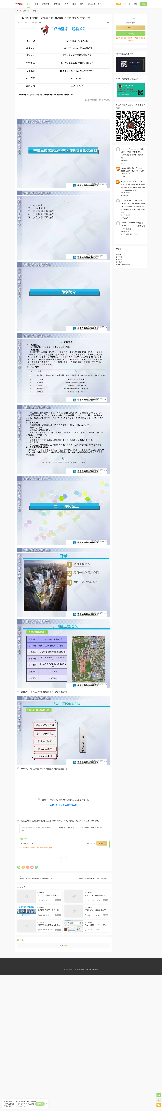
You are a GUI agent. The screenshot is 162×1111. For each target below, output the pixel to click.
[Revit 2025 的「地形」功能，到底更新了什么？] (73, 926)
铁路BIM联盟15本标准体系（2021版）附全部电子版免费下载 (133, 155)
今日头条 (119, 259)
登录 (65, 945)
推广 (108, 22)
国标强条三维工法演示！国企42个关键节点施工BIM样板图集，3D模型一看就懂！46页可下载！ (48, 910)
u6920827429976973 (129, 149)
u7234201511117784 (129, 201)
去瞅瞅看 (40, 1104)
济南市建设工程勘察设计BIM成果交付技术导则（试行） (48, 925)
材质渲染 (45, 4)
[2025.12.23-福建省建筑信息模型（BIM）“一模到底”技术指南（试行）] (73, 896)
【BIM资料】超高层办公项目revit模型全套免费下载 (34, 878)
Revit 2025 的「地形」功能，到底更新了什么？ (95, 925)
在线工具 (91, 4)
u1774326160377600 (129, 223)
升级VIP (101, 843)
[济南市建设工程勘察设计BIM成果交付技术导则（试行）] (26, 926)
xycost (123, 168)
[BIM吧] (19, 4)
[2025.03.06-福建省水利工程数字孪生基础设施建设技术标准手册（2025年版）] (73, 911)
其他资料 (34, 22)
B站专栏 (119, 254)
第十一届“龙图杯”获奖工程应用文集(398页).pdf (48, 895)
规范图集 (57, 4)
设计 (36, 4)
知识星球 (119, 262)
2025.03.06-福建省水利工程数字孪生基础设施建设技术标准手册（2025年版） (96, 910)
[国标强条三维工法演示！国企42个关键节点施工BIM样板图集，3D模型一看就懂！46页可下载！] (26, 911)
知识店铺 (119, 257)
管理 (99, 4)
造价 (82, 4)
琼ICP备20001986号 (92, 969)
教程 (66, 4)
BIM (28, 4)
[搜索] (130, 4)
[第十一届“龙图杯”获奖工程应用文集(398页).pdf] (26, 896)
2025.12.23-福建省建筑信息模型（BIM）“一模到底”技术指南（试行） (96, 895)
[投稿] (125, 4)
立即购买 (131, 34)
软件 (74, 4)
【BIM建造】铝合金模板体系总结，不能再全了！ (93, 878)
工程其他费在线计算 (123, 264)
